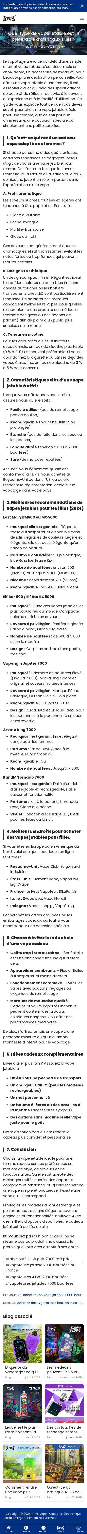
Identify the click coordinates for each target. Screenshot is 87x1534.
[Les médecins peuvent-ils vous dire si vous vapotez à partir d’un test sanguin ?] (64, 1343)
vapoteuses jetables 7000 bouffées (42, 1283)
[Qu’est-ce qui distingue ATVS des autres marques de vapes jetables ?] (64, 1463)
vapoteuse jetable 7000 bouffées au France (40, 1267)
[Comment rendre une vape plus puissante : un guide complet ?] (22, 1463)
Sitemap (50, 1518)
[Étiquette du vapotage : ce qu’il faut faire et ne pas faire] (22, 1343)
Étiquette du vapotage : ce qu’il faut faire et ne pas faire (22, 1370)
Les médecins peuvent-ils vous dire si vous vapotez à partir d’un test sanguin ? (64, 1370)
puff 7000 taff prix (53, 1258)
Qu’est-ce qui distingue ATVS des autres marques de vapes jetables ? (64, 1490)
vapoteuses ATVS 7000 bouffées (39, 1276)
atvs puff (18, 1258)
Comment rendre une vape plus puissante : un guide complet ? (21, 1490)
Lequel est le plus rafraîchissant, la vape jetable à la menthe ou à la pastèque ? (20, 1430)
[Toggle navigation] (81, 18)
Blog (28, 47)
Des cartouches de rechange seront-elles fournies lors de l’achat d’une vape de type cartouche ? (64, 1430)
